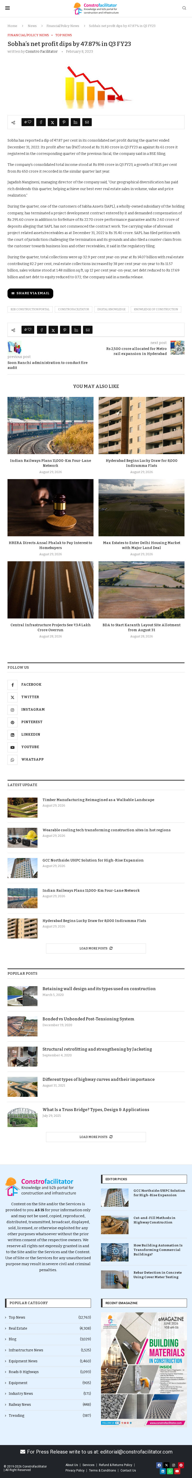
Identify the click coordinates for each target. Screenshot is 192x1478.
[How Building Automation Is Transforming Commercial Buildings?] (114, 1252)
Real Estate (50, 1328)
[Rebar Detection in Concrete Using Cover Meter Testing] (114, 1279)
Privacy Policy (75, 1470)
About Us (72, 1465)
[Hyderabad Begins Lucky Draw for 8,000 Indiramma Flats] (141, 425)
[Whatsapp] (170, 1471)
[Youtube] (177, 1471)
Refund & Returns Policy (115, 1465)
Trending (50, 1416)
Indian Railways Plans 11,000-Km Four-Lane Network (91, 890)
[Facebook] (159, 1465)
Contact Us (128, 1470)
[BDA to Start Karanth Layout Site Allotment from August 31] (141, 589)
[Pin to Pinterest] (64, 122)
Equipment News (50, 1361)
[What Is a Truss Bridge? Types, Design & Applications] (23, 1117)
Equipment (50, 1383)
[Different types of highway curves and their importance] (23, 1087)
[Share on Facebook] (41, 122)
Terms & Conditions (102, 1470)
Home (12, 26)
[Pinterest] (181, 1465)
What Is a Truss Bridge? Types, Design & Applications (95, 1109)
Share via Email (32, 293)
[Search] (184, 8)
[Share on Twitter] (52, 122)
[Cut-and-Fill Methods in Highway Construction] (114, 1225)
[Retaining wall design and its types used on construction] (23, 996)
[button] (107, 1370)
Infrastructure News (50, 1350)
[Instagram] (174, 1465)
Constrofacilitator (73, 309)
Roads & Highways (50, 1372)
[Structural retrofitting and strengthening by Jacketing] (23, 1057)
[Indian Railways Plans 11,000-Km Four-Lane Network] (51, 425)
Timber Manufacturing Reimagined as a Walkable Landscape (98, 800)
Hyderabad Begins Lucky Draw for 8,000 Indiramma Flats (94, 921)
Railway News (50, 1405)
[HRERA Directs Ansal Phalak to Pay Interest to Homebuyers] (51, 507)
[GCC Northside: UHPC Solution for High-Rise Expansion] (23, 868)
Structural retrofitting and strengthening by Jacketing (97, 1049)
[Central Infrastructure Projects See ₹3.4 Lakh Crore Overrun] (51, 589)
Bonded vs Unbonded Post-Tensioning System (88, 1019)
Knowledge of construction (156, 309)
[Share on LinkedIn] (75, 122)
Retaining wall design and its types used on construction (99, 988)
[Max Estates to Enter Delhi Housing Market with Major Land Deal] (141, 507)
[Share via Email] (87, 122)
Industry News (50, 1394)
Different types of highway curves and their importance (98, 1079)
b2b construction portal (30, 309)
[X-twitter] (167, 1465)
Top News (50, 1317)
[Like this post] (29, 122)
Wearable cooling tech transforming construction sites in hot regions (106, 830)
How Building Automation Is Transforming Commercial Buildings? (158, 1249)
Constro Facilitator (42, 51)
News (32, 26)
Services (88, 1465)
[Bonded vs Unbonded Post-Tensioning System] (23, 1026)
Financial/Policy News (62, 26)
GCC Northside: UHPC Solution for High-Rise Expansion (93, 860)
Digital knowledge (112, 309)
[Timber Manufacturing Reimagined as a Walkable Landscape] (23, 808)
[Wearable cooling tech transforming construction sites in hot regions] (23, 838)
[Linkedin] (163, 1471)
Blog (50, 1339)
